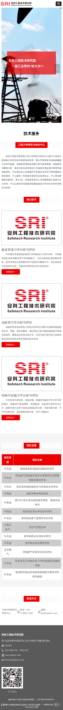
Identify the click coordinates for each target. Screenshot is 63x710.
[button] (58, 4)
